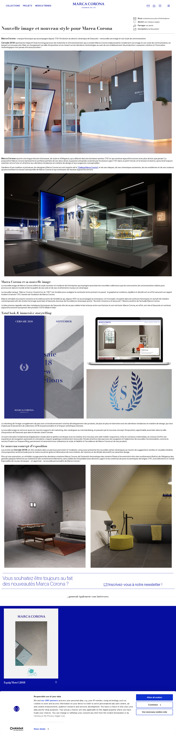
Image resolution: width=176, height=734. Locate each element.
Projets (27, 6)
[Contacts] (148, 6)
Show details (39, 729)
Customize (153, 705)
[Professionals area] (160, 6)
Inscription (148, 29)
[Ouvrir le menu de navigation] (169, 5)
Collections (13, 6)
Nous (153, 18)
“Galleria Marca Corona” (87, 167)
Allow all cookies (154, 697)
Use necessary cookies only (154, 712)
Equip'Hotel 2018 (14, 682)
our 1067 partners (49, 700)
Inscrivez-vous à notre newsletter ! (135, 584)
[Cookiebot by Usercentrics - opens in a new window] (16, 729)
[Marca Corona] (88, 6)
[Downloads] (154, 5)
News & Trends (43, 6)
